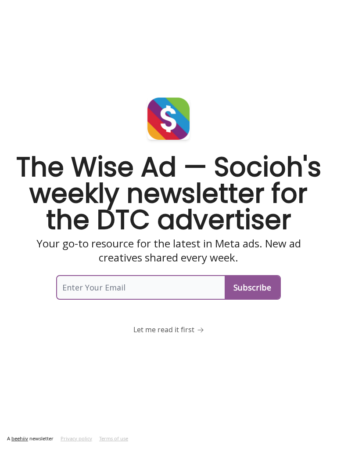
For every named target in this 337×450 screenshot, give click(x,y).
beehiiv (19, 438)
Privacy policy (76, 438)
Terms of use (113, 438)
